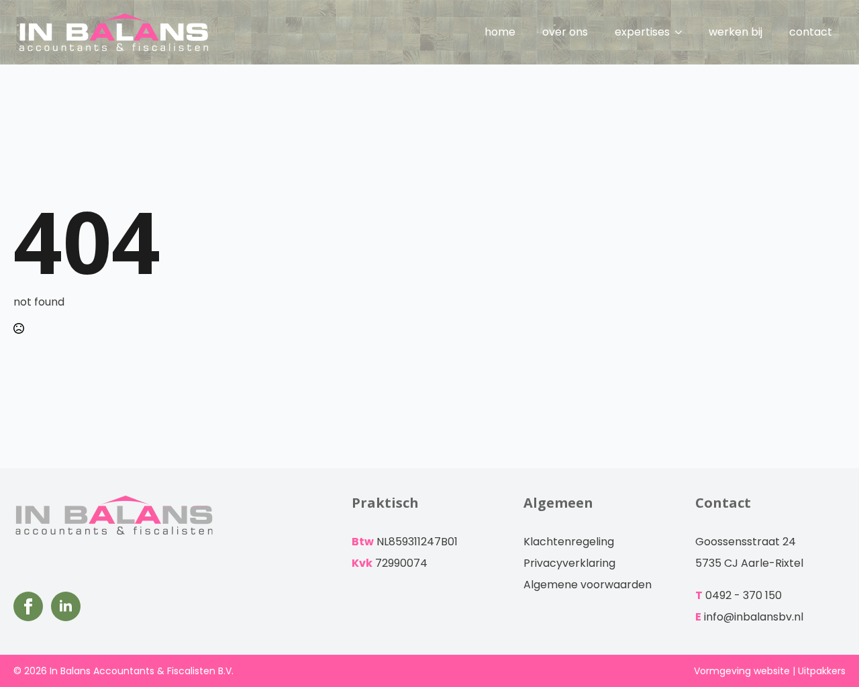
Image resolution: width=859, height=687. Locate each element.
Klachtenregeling (568, 541)
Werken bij (735, 32)
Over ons (565, 32)
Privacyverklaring (569, 563)
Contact (810, 32)
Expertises (642, 32)
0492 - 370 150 (743, 595)
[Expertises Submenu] (682, 32)
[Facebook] (28, 606)
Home (500, 32)
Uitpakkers (822, 671)
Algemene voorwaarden (587, 584)
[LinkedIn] (66, 606)
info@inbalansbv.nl (753, 617)
